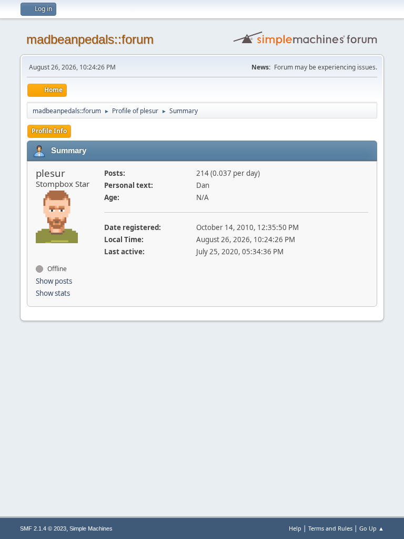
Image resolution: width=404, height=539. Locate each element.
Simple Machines (91, 528)
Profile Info (49, 130)
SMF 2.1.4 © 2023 (43, 528)
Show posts (54, 281)
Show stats (53, 293)
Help (295, 528)
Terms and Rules (330, 528)
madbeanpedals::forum (90, 39)
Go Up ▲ (371, 528)
